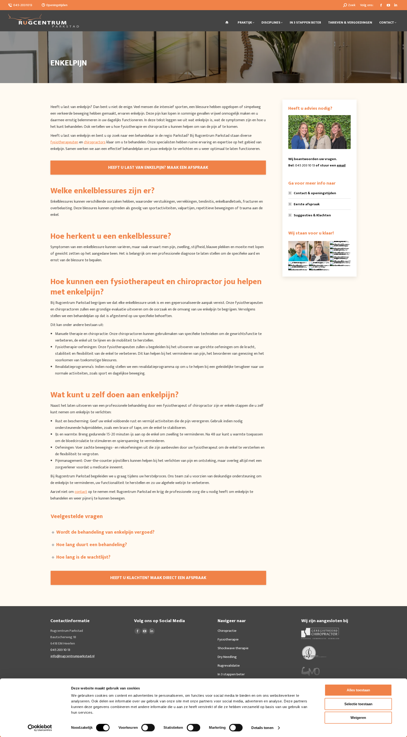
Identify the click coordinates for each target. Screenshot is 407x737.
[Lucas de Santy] (340, 247)
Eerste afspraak (307, 204)
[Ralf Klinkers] (298, 251)
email (341, 165)
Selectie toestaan (358, 704)
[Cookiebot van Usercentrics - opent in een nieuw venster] (40, 727)
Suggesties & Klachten (312, 215)
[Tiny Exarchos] (319, 251)
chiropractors (95, 142)
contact (81, 492)
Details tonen (262, 728)
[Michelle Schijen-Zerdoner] (340, 243)
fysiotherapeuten (64, 142)
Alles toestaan (358, 690)
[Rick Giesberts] (340, 256)
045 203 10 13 (305, 165)
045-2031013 (22, 5)
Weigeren (358, 718)
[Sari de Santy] (319, 264)
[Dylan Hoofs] (298, 264)
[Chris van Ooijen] (340, 252)
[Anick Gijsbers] (340, 260)
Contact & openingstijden (315, 193)
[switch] (148, 727)
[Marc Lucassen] (298, 268)
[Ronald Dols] (340, 264)
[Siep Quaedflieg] (319, 268)
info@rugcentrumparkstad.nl (72, 656)
